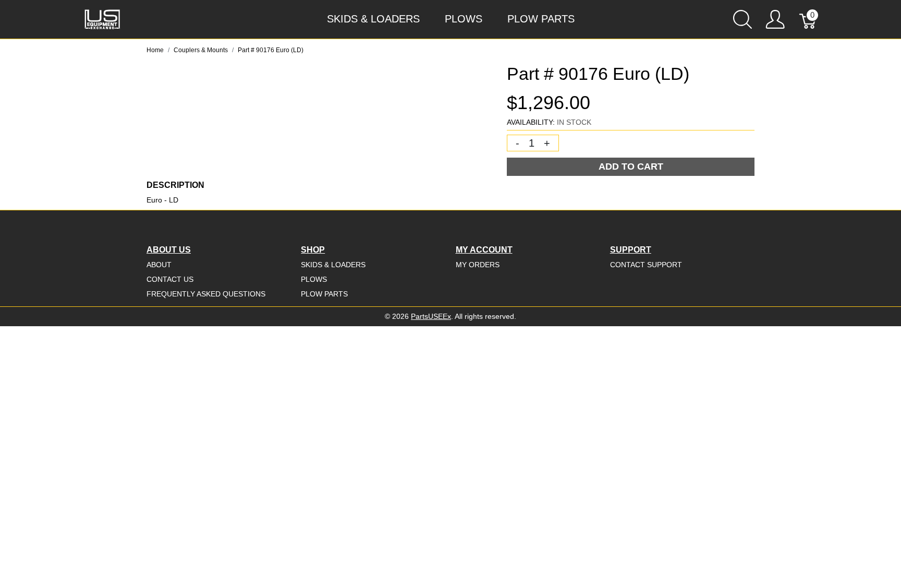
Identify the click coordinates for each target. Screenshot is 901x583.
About (159, 264)
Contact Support (646, 264)
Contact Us (170, 279)
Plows (463, 19)
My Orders (478, 264)
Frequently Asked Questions (206, 294)
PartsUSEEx (431, 316)
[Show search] (742, 19)
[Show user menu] (775, 19)
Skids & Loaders (373, 19)
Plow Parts (541, 19)
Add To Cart (631, 166)
